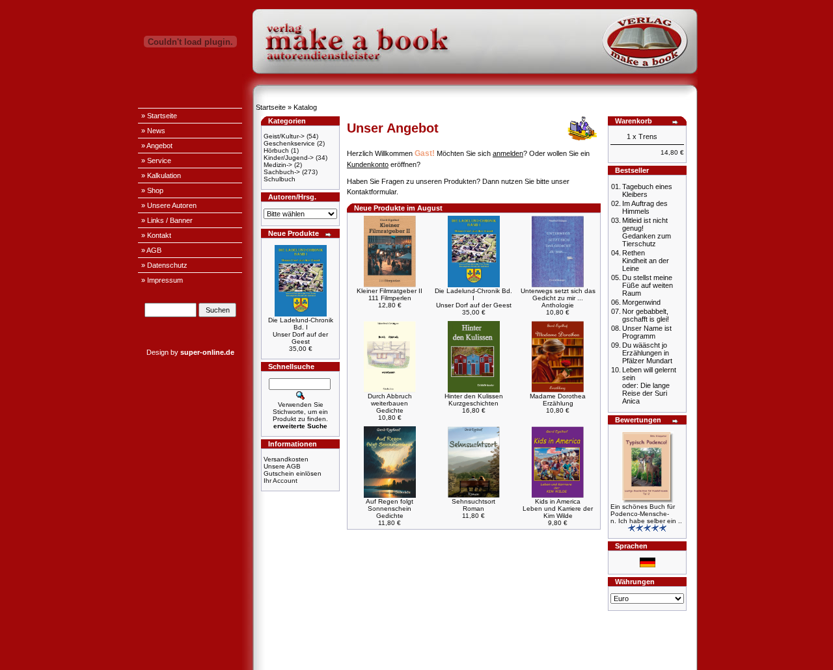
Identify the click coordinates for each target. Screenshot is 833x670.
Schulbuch (279, 179)
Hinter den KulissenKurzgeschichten (473, 400)
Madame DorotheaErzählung (558, 400)
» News (153, 131)
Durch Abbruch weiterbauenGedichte (390, 403)
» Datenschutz (164, 265)
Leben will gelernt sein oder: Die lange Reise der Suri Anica (649, 385)
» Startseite (159, 116)
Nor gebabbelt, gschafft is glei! (645, 315)
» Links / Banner (167, 220)
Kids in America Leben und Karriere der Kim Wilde (558, 508)
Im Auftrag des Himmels (645, 207)
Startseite (271, 107)
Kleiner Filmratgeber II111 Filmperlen (389, 294)
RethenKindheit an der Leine (645, 260)
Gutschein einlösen (292, 473)
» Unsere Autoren (169, 205)
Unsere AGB (282, 466)
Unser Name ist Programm (647, 332)
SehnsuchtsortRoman (473, 505)
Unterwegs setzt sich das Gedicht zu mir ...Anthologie (558, 298)
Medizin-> (278, 164)
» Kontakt (156, 235)
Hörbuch (276, 150)
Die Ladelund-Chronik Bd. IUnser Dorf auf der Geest (300, 330)
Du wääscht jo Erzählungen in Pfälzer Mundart (647, 353)
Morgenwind (641, 302)
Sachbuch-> (282, 171)
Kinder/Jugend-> (289, 157)
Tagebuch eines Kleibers (647, 190)
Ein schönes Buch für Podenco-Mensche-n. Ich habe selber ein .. (646, 513)
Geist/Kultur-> (284, 136)
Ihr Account (280, 480)
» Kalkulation (161, 175)
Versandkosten (286, 459)
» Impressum (162, 280)
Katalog (305, 107)
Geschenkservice (289, 143)
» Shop (152, 190)
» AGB (151, 250)
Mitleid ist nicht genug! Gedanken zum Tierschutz (646, 232)
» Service (156, 160)
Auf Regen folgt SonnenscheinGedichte (389, 508)
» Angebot (156, 145)
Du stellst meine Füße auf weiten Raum (647, 285)
